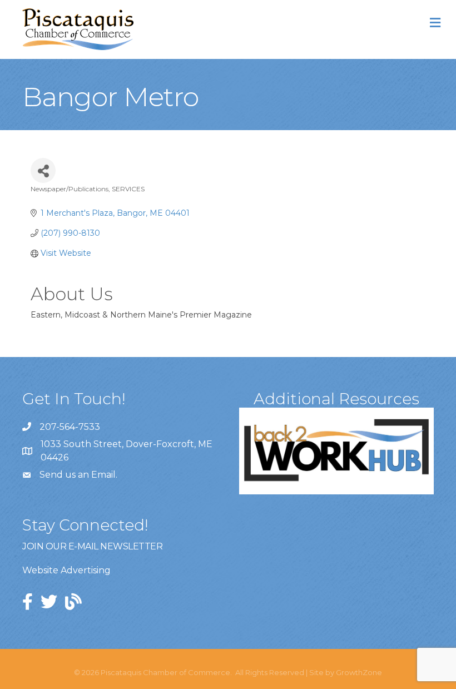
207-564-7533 (69, 427)
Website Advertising (66, 570)
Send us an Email (77, 474)
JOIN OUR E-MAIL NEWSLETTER (92, 546)
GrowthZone (359, 672)
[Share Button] (43, 170)
